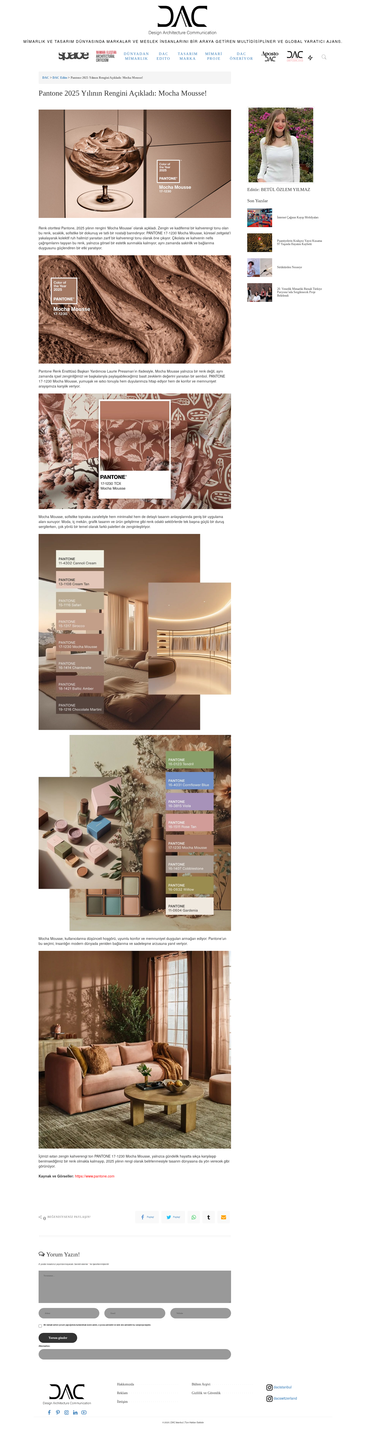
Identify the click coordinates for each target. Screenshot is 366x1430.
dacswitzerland (285, 1398)
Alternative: (44, 1346)
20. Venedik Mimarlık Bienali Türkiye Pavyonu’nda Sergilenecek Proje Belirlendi (299, 292)
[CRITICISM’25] (106, 56)
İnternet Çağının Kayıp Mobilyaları (297, 217)
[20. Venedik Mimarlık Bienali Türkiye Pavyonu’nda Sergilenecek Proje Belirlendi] (259, 292)
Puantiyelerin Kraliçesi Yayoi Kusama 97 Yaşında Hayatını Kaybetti (299, 242)
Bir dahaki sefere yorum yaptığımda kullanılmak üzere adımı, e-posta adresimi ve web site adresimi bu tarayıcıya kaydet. (97, 1325)
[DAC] (183, 19)
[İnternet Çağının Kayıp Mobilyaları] (259, 217)
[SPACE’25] (73, 56)
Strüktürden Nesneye (289, 267)
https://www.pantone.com (95, 1175)
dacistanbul (282, 1386)
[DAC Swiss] (295, 56)
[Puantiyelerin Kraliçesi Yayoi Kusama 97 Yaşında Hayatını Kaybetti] (259, 242)
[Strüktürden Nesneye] (259, 267)
